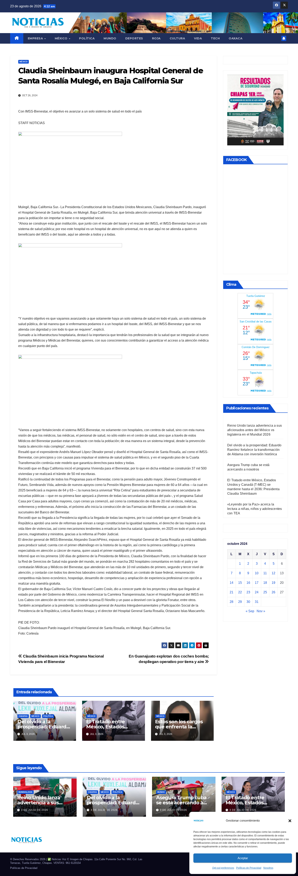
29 (240, 602)
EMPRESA (36, 38)
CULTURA (177, 38)
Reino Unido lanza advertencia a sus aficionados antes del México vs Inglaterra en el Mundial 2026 (254, 430)
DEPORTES (134, 38)
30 (248, 602)
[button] (290, 821)
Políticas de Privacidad (248, 867)
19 (273, 583)
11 (265, 573)
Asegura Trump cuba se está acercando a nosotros (181, 803)
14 (231, 583)
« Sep (250, 611)
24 (256, 592)
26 (273, 592)
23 (248, 592)
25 (265, 592)
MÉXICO (62, 38)
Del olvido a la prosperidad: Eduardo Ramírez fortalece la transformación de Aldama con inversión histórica (254, 450)
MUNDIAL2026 (25, 792)
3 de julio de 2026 (34, 810)
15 (240, 583)
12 (273, 573)
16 (248, 583)
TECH (215, 38)
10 (256, 573)
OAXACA (235, 38)
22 (240, 592)
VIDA (198, 38)
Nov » (261, 611)
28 (231, 602)
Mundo (110, 38)
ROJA (156, 38)
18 (265, 583)
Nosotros (268, 867)
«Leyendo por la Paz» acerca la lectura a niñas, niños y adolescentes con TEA (254, 509)
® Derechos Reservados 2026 (28, 859)
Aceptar (243, 858)
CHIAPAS (23, 716)
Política (87, 38)
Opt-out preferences (223, 867)
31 (256, 602)
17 (256, 583)
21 (231, 592)
